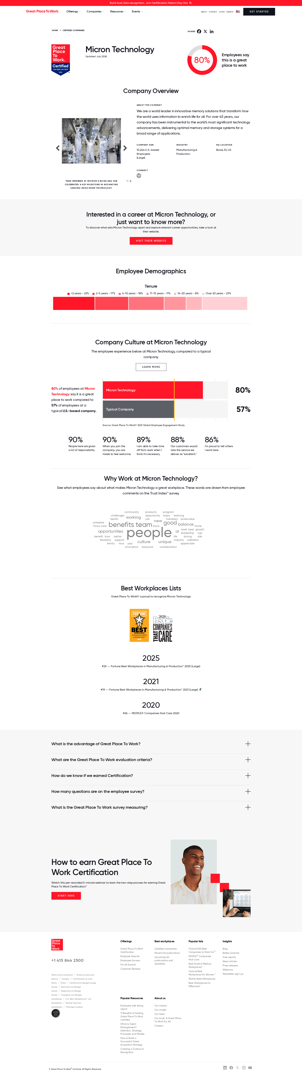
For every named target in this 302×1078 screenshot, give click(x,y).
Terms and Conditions (62, 975)
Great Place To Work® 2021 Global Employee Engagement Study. (148, 425)
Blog (225, 948)
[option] (91, 148)
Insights (227, 941)
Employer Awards (129, 956)
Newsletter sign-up (233, 973)
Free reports (229, 957)
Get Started (259, 11)
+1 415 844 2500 (67, 960)
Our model (160, 1009)
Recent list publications (167, 952)
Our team (159, 1014)
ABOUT (204, 12)
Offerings (126, 941)
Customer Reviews (130, 968)
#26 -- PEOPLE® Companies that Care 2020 (151, 713)
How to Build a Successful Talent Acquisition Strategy (131, 1041)
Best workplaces (164, 941)
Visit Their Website (151, 240)
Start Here (66, 895)
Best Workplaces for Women (202, 973)
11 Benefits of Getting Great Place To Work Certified (131, 1016)
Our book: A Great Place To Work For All (167, 1020)
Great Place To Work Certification (131, 950)
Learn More (151, 366)
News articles (230, 961)
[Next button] (125, 147)
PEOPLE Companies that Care (200, 958)
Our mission (160, 1005)
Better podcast (231, 952)
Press (63, 983)
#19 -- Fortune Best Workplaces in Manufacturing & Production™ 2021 (149, 689)
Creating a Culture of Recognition (132, 1050)
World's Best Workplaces (202, 978)
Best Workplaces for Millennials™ (199, 984)
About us (159, 998)
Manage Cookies (74, 1007)
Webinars (228, 969)
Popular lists (196, 941)
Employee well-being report (131, 1007)
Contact (213, 12)
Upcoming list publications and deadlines (163, 960)
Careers (65, 979)
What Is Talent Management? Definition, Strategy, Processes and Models (132, 1029)
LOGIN (222, 12)
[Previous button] (57, 147)
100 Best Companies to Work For (202, 950)
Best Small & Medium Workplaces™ (200, 965)
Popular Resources (131, 998)
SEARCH (229, 12)
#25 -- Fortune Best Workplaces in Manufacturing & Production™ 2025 (151, 666)
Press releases (230, 965)
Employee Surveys (130, 960)
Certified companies (165, 948)
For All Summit (128, 964)
